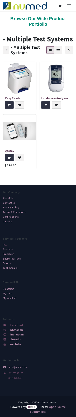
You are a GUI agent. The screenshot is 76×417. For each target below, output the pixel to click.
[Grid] (50, 50)
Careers (7, 221)
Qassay (9, 151)
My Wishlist (9, 298)
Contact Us (9, 203)
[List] (58, 50)
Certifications (11, 216)
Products (8, 249)
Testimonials (10, 268)
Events (7, 263)
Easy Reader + (14, 98)
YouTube (15, 344)
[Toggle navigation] (69, 6)
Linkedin (15, 339)
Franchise (8, 254)
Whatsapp (16, 329)
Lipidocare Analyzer (54, 98)
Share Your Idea (12, 258)
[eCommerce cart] (60, 5)
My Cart (7, 293)
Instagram (17, 334)
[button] (9, 105)
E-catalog (8, 289)
